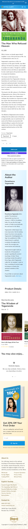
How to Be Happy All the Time (10, 342)
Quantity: (4, 140)
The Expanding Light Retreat (9, 487)
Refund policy (5, 495)
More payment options (14, 155)
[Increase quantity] (10, 143)
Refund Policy (18, 477)
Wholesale (4, 472)
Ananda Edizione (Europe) (8, 491)
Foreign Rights (5, 474)
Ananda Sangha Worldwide (9, 485)
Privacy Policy (18, 474)
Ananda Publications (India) (9, 489)
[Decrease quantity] (3, 143)
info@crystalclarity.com (8, 505)
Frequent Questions (19, 472)
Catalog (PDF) (5, 477)
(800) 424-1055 (5, 503)
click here (18, 276)
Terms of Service (6, 493)
